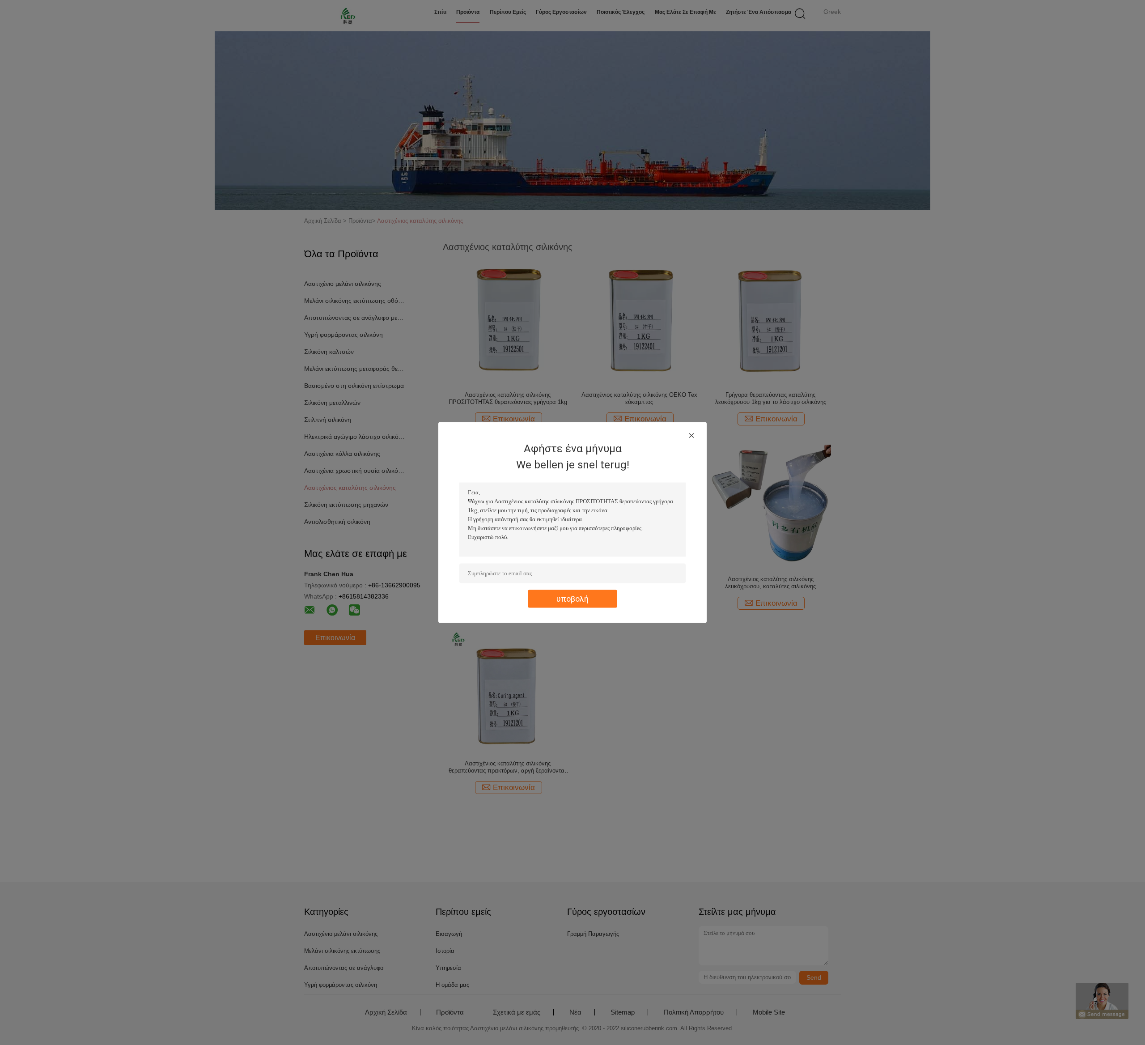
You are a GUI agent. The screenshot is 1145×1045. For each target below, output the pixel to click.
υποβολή (572, 598)
